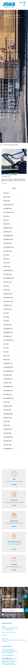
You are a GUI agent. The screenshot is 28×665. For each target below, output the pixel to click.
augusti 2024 (7, 251)
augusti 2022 (7, 309)
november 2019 (8, 390)
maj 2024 (6, 258)
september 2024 (8, 247)
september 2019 (8, 398)
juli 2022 (6, 313)
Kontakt (4, 635)
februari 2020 (7, 379)
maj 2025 (6, 220)
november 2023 (8, 270)
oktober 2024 (7, 243)
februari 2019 (7, 406)
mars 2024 (6, 266)
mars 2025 (6, 224)
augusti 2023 (7, 282)
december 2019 (8, 386)
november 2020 (8, 371)
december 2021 (8, 328)
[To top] (25, 596)
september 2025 (8, 212)
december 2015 (8, 448)
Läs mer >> (4, 183)
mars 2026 (6, 200)
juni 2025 (6, 216)
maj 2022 (6, 320)
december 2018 (8, 413)
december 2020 (8, 367)
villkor (18, 614)
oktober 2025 (7, 208)
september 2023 (8, 278)
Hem (1, 144)
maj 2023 (6, 286)
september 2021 (8, 340)
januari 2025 (7, 231)
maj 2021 (6, 351)
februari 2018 (7, 429)
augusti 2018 (7, 417)
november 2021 (8, 332)
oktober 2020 (7, 375)
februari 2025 (7, 228)
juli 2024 (6, 255)
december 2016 (8, 437)
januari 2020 (7, 382)
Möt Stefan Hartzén (9, 174)
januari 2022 (7, 324)
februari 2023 (7, 293)
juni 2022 (6, 317)
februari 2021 (7, 363)
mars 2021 (6, 359)
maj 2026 (6, 193)
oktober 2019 (7, 394)
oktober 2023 (7, 274)
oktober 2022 (7, 305)
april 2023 (6, 290)
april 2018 (6, 421)
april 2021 (6, 355)
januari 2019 (7, 410)
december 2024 (8, 235)
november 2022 (8, 301)
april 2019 (6, 402)
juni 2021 (6, 348)
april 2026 (6, 197)
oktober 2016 (7, 441)
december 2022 (8, 297)
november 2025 (8, 204)
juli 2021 (6, 344)
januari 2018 (7, 433)
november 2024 (8, 239)
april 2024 (6, 262)
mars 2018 (6, 425)
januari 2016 (7, 444)
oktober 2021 (7, 336)
